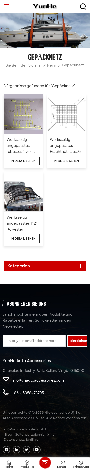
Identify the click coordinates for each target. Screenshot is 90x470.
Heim (51, 65)
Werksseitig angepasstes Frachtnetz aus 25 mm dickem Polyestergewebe (66, 146)
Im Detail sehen (23, 161)
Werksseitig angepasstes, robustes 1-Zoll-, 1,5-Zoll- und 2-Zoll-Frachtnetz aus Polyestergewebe (22, 146)
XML (51, 434)
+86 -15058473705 (28, 393)
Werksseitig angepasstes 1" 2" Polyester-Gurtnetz (22, 223)
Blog (8, 434)
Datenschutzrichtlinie (21, 439)
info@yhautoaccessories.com (38, 380)
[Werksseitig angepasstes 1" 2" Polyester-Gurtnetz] (23, 191)
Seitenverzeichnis (29, 434)
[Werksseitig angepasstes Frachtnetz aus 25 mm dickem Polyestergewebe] (66, 114)
